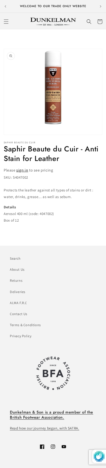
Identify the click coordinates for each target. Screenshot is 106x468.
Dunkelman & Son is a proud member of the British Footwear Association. (51, 414)
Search (15, 258)
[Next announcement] (100, 6)
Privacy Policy (20, 336)
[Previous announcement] (5, 6)
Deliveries (17, 292)
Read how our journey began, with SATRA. (44, 428)
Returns (16, 280)
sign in (22, 170)
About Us (17, 269)
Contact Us (18, 314)
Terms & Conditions (25, 325)
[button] (6, 21)
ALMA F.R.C (18, 303)
